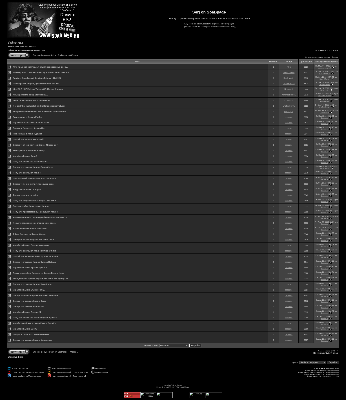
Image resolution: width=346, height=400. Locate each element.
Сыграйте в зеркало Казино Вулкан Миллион (35, 256)
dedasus (288, 117)
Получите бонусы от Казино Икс (29, 128)
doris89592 (289, 100)
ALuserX (33, 46)
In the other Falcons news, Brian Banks (31, 100)
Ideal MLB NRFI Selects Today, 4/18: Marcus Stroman (38, 89)
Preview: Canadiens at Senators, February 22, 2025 (37, 78)
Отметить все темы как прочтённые (321, 57)
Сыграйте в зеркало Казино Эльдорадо (32, 340)
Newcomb (288, 89)
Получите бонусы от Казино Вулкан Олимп (34, 251)
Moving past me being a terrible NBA (30, 95)
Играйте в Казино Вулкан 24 (27, 312)
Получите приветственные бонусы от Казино (35, 212)
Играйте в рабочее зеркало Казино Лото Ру (34, 323)
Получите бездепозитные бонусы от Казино (34, 201)
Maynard (24, 46)
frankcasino (324, 168)
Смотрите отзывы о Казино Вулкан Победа (34, 262)
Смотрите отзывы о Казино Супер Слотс (33, 167)
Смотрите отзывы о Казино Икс (28, 306)
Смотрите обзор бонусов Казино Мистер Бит (35, 145)
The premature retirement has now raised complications (39, 111)
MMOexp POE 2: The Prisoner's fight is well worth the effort (41, 72)
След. (335, 50)
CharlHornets (289, 84)
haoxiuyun (288, 111)
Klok (289, 67)
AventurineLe (288, 72)
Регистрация (228, 24)
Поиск (193, 24)
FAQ (186, 24)
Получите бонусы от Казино (27, 173)
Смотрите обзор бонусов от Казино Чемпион (35, 295)
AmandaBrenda (289, 95)
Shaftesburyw (289, 106)
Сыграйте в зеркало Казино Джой (29, 301)
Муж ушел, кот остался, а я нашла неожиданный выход (40, 67)
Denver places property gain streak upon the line (36, 84)
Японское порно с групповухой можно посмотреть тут (40, 217)
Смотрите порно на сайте (25, 195)
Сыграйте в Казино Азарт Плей (28, 139)
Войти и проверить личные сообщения (211, 27)
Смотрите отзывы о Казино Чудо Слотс (32, 284)
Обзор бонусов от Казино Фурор (29, 234)
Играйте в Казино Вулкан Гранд (29, 290)
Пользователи (204, 24)
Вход (233, 27)
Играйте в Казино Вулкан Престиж (30, 267)
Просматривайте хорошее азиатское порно (34, 178)
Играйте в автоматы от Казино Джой (31, 123)
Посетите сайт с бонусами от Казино (31, 206)
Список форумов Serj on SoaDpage (50, 55)
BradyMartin (288, 78)
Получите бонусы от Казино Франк (30, 162)
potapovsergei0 (324, 68)
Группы (216, 24)
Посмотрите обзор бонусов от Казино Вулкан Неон (38, 273)
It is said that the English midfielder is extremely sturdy (39, 106)
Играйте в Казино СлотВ (25, 156)
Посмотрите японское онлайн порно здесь (34, 223)
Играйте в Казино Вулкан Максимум (31, 245)
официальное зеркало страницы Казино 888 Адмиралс (40, 279)
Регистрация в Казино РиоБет (28, 117)
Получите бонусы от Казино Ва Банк (31, 334)
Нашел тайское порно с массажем (29, 228)
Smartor (179, 385)
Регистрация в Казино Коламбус (29, 150)
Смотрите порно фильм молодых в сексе (33, 184)
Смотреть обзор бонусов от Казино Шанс (33, 240)
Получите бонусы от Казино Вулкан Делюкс (35, 318)
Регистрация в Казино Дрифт (27, 134)
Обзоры (15, 43)
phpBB (167, 387)
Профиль (187, 27)
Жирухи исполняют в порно (27, 189)
